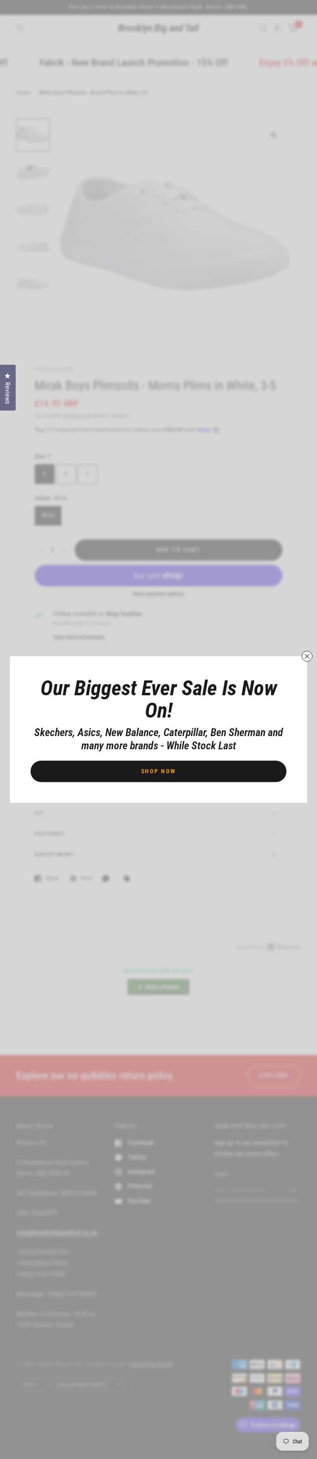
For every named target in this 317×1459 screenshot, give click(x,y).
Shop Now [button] (158, 771)
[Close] (307, 656)
